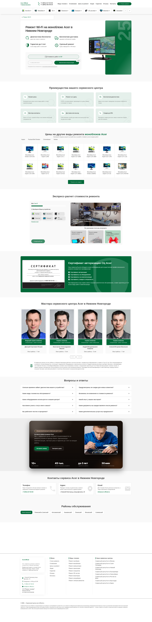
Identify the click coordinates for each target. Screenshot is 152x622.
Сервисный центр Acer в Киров (104, 583)
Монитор (105, 10)
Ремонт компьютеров (75, 566)
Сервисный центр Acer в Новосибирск (106, 574)
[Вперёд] (129, 10)
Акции (92, 3)
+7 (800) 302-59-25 (47, 4)
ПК (52, 10)
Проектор (64, 10)
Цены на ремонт (83, 3)
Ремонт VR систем (74, 573)
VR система (91, 10)
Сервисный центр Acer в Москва (104, 561)
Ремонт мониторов (74, 575)
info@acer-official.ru (104, 492)
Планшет (77, 10)
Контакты (113, 3)
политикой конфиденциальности (49, 66)
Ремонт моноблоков (74, 563)
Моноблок (41, 10)
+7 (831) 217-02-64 (47, 3)
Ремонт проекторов (74, 568)
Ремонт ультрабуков (75, 578)
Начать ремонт (125, 3)
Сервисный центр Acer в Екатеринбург (106, 571)
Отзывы (105, 3)
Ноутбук (27, 10)
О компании (73, 3)
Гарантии (99, 3)
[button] (73, 357)
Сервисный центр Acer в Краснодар (105, 580)
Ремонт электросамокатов (76, 580)
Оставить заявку (42, 448)
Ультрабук (119, 10)
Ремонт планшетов (74, 571)
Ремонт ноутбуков (74, 561)
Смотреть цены (57, 448)
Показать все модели (76, 182)
